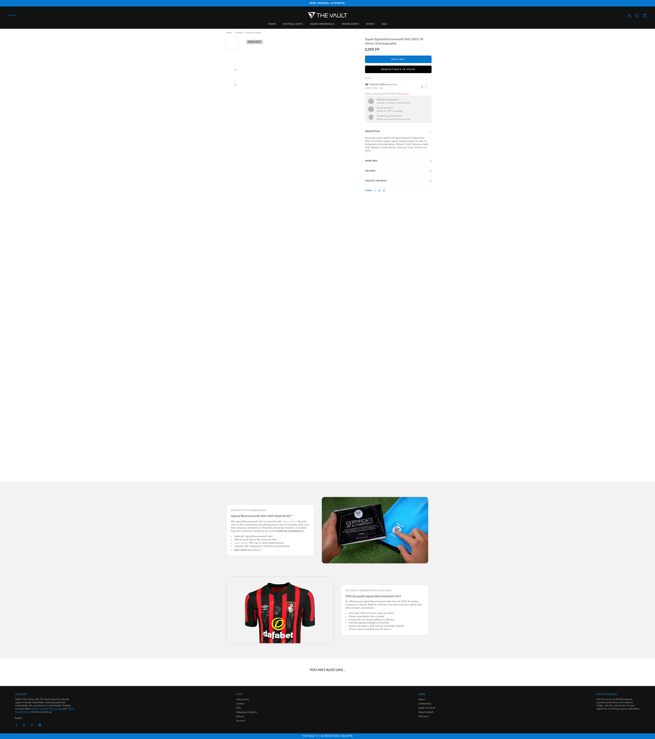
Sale (384, 24)
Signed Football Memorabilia (47, 709)
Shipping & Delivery (246, 712)
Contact (240, 704)
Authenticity (424, 704)
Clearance (423, 716)
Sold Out (398, 59)
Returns (240, 716)
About (421, 699)
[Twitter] (380, 190)
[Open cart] (644, 15)
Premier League (253, 33)
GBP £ (12, 15)
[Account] (629, 15)
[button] (424, 86)
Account (240, 721)
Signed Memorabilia (322, 24)
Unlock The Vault (376, 181)
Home (229, 33)
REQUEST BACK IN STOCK (398, 69)
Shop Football (425, 712)
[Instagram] (24, 725)
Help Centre (242, 699)
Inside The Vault (426, 708)
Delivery (370, 171)
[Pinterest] (384, 190)
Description (372, 131)
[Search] (637, 15)
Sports (370, 24)
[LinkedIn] (40, 725)
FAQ (238, 708)
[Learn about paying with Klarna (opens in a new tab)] (405, 94)
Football (239, 33)
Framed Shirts (350, 24)
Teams (272, 24)
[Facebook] (375, 190)
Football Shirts (293, 24)
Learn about (248, 549)
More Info (371, 161)
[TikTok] (32, 725)
